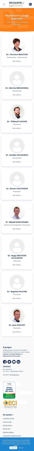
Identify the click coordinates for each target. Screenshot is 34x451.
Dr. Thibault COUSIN (17, 121)
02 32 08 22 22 (14, 375)
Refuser (21, 448)
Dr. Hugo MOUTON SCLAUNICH (17, 256)
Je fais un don (7, 422)
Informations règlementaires (12, 436)
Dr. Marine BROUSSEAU (17, 88)
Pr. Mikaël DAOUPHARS (17, 222)
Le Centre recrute (8, 418)
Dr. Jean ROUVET (17, 325)
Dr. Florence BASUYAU (17, 54)
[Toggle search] (30, 4)
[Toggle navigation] (4, 4)
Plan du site (6, 429)
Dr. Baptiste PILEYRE (17, 291)
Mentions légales (8, 432)
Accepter (13, 448)
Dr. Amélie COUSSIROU (17, 155)
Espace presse (7, 425)
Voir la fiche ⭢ (17, 61)
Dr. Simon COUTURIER (17, 188)
